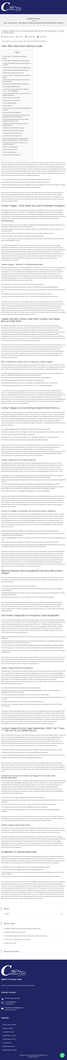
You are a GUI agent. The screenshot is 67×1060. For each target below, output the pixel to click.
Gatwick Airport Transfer (8, 1046)
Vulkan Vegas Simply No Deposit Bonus (14, 73)
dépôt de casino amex (10, 943)
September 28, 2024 (8, 36)
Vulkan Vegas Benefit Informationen (13, 133)
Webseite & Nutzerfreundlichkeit (12, 112)
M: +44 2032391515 (10, 1003)
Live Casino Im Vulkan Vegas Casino (13, 135)
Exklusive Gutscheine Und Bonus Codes (14, 130)
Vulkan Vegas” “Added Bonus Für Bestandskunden (17, 60)
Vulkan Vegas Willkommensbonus (12, 86)
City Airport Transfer (7, 1028)
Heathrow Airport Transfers (9, 1024)
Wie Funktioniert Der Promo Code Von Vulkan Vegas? (17, 67)
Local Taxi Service (6, 1043)
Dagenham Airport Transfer (9, 1050)
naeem (21, 36)
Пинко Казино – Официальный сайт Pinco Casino (18, 939)
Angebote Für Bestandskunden (12, 100)
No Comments (43, 36)
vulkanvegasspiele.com (7, 220)
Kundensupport (8, 105)
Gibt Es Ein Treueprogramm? (11, 147)
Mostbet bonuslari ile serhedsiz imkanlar (15, 932)
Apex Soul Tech (43, 1055)
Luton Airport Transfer (8, 1032)
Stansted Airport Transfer (9, 1039)
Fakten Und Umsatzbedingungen (12, 155)
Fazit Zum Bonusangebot (10, 152)
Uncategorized (31, 36)
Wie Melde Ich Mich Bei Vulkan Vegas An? (14, 128)
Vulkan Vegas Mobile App (10, 103)
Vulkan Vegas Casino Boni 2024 (11, 97)
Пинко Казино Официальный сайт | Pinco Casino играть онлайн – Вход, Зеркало (26, 936)
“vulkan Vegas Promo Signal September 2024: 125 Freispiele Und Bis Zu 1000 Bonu (32, 32)
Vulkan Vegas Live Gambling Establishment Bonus (16, 70)
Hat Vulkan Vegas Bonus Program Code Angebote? (17, 84)
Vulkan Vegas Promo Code (10, 149)
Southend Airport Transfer (9, 1035)
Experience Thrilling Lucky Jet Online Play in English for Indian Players (23, 928)
